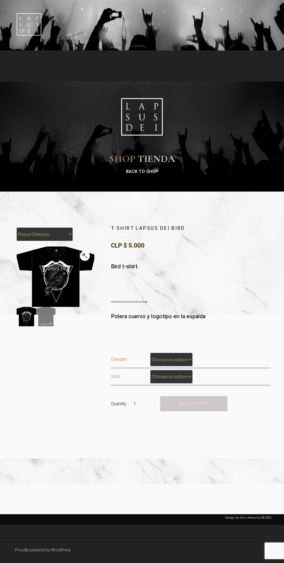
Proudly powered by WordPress (43, 550)
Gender (119, 359)
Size (116, 376)
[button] (85, 256)
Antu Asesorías (250, 517)
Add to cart (193, 404)
